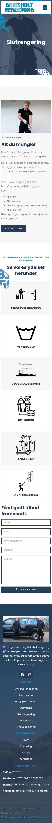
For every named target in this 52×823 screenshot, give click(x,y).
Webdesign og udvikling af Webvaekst (24, 817)
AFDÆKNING (26, 459)
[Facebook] (22, 674)
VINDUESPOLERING (26, 495)
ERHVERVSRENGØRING (26, 308)
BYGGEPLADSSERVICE (26, 384)
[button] (45, 7)
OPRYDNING (26, 420)
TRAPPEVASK (26, 347)
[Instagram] (29, 674)
